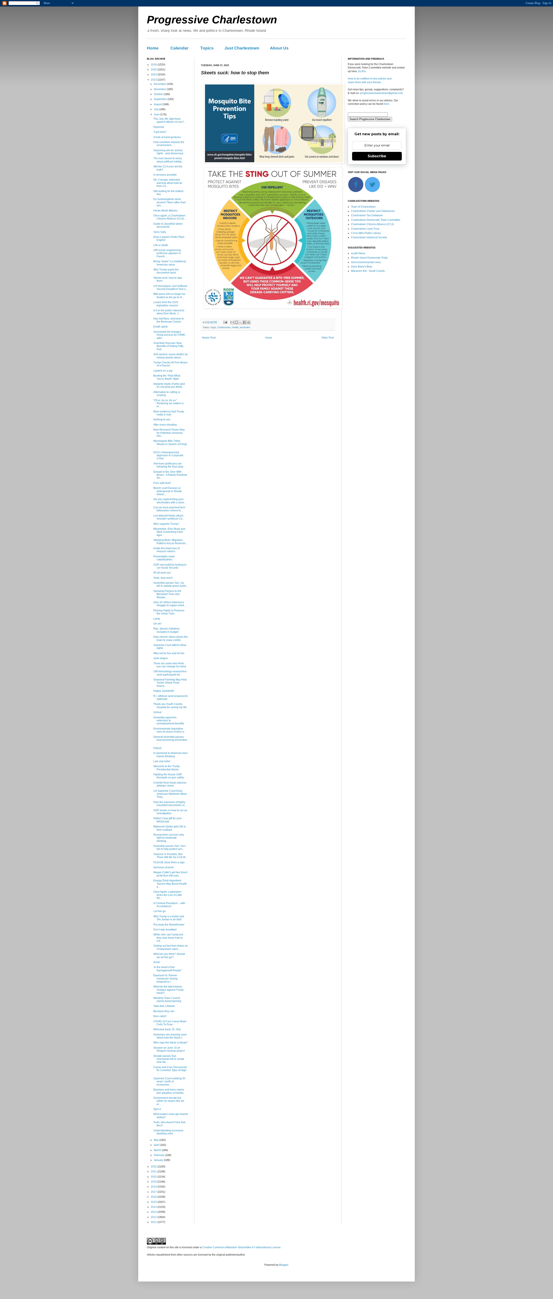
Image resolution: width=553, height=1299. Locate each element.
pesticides (245, 327)
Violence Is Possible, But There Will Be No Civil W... (170, 856)
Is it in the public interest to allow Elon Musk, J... (168, 312)
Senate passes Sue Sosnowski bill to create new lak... (168, 1059)
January (159, 1160)
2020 (154, 1176)
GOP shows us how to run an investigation (170, 812)
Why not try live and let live (168, 653)
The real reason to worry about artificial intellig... (168, 160)
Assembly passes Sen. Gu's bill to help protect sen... (169, 847)
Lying (156, 618)
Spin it (157, 1109)
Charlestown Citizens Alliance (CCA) (372, 224)
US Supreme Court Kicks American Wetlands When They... (170, 794)
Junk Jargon (160, 658)
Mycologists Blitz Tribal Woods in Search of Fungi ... (170, 444)
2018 (154, 1186)
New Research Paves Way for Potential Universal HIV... (169, 432)
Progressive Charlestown (212, 20)
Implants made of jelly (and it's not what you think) (169, 385)
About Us (279, 48)
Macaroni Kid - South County (368, 270)
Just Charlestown (241, 48)
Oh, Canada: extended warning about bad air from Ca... (167, 183)
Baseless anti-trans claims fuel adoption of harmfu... (169, 1091)
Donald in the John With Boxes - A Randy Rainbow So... (170, 475)
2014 (154, 1206)
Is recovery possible (165, 174)
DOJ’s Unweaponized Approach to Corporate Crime (168, 455)
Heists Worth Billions (165, 210)
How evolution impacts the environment (168, 144)
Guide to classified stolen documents (168, 225)
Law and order (161, 761)
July (156, 109)
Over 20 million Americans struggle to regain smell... (169, 604)
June (157, 114)
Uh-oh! (157, 623)
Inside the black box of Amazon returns (166, 550)
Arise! (156, 962)
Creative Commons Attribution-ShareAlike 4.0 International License (241, 1247)
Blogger (283, 1264)
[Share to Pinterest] (248, 322)
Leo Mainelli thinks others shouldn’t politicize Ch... (168, 517)
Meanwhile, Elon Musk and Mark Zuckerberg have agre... (169, 532)
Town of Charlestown (363, 206)
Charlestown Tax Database (367, 215)
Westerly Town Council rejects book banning (167, 1000)
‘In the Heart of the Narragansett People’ (167, 969)
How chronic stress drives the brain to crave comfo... (170, 638)
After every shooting (165, 424)
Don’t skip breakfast (164, 929)
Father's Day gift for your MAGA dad (167, 820)
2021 (154, 1171)
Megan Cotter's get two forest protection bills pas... (170, 874)
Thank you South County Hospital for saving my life (170, 706)
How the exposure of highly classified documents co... (170, 804)
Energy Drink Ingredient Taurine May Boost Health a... (170, 883)
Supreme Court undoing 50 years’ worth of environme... (169, 1081)
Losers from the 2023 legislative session (165, 304)
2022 (154, 1166)
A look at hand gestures (167, 137)
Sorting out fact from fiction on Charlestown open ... (170, 947)
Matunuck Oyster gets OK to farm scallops (169, 828)
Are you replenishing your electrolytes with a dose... (169, 501)
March (158, 1150)
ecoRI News (358, 253)
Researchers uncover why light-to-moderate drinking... (168, 838)
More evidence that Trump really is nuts (168, 413)
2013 (154, 1211)
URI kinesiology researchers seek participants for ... (170, 673)
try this (362, 71)
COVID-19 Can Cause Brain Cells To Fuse (169, 1023)
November (160, 89)
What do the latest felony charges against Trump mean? (168, 989)
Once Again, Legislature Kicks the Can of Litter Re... (167, 895)
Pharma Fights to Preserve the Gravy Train (168, 612)
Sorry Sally (159, 232)
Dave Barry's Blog (361, 266)
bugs (213, 327)
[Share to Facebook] (244, 322)
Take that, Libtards (164, 1006)
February (159, 1155)
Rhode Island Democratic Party (369, 257)
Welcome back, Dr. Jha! (167, 1029)
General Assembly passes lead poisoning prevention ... (170, 740)
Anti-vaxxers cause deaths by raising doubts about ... (170, 356)
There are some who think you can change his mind (169, 665)
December (160, 84)
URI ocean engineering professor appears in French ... (167, 253)
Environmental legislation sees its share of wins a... (169, 730)
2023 (154, 79)
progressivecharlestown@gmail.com (381, 93)
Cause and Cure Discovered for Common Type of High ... (170, 1070)
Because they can (163, 1011)
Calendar (179, 48)
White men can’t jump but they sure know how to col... (168, 937)
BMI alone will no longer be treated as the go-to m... (169, 296)
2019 (154, 1181)
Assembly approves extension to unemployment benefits (168, 720)
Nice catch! (159, 1016)
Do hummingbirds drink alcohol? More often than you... (169, 202)
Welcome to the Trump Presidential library (166, 768)
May (156, 1140)
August (158, 104)
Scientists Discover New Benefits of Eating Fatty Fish (168, 346)
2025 (154, 69)
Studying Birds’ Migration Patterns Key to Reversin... (170, 542)
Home (153, 48)
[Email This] (232, 322)
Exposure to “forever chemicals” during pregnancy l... (165, 978)
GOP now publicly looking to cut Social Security (169, 566)
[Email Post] (225, 322)
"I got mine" (160, 132)
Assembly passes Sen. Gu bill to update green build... (170, 584)
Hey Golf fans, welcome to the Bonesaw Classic (168, 320)
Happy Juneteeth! (163, 690)
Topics (207, 48)
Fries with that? (162, 483)
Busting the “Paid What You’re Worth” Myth (166, 377)
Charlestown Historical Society (369, 237)
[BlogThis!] (236, 322)
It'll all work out (161, 572)
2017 (154, 1191)
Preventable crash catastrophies (164, 558)
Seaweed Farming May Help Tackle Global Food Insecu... (170, 682)
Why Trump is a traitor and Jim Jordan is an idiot (168, 918)
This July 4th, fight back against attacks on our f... (169, 120)
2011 (154, 1222)
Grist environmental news (366, 262)
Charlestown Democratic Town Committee (375, 219)
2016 (154, 1196)
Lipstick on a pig (162, 370)
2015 (154, 1202)
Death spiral (160, 326)
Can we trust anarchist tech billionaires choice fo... (169, 509)
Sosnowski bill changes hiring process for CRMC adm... (169, 335)
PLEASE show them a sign (169, 862)
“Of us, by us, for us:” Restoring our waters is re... (168, 403)
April (157, 1144)
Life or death (160, 245)
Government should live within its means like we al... (168, 1101)
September (160, 99)
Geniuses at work (163, 867)
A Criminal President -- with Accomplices (169, 905)
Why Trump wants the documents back (166, 271)
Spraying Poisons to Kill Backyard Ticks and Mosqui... (167, 594)
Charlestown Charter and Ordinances (373, 211)
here (386, 103)
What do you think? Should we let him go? (169, 955)
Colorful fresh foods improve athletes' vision (169, 784)
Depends (158, 127)
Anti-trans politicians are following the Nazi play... (169, 465)
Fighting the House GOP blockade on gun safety (168, 776)
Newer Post (209, 337)
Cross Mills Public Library (366, 233)
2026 (154, 64)
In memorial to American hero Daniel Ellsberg (170, 755)
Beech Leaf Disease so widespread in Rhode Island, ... (167, 491)
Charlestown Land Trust (365, 228)
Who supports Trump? (166, 523)
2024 (154, 74)
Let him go (159, 911)
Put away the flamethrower (168, 924)
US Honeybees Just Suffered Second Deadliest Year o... (170, 288)
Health (235, 327)
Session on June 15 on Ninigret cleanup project (169, 1049)
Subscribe (377, 156)
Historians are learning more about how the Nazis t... (170, 1036)
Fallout (157, 748)
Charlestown (223, 327)
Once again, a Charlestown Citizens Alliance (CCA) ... (170, 217)
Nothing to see (161, 419)
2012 (154, 1217)
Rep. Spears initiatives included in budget (166, 630)
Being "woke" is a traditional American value (169, 263)
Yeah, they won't (162, 577)
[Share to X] (240, 322)
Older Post (327, 337)
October (159, 94)
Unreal (157, 712)
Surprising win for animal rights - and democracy (168, 152)
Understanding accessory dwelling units (168, 1132)
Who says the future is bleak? (170, 1042)
